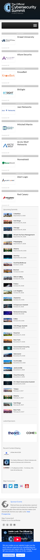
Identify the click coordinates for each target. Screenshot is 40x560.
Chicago (16, 228)
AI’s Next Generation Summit (24, 382)
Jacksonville (17, 368)
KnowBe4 (22, 72)
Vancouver (17, 354)
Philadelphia (17, 242)
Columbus (17, 214)
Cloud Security (18, 375)
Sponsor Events (16, 502)
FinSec (15, 284)
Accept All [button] (20, 555)
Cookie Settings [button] (9, 555)
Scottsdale (17, 361)
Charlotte (17, 298)
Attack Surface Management (24, 235)
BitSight (21, 89)
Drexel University (25, 37)
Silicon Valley (18, 277)
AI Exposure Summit (20, 305)
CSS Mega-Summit (20, 326)
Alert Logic (22, 177)
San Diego (17, 221)
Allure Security (24, 54)
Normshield (23, 159)
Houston (16, 333)
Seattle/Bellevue (19, 263)
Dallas (15, 319)
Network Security (20, 312)
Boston (16, 270)
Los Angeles (18, 291)
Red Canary (22, 194)
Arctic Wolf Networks (23, 143)
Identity (16, 256)
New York (16, 340)
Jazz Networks (24, 107)
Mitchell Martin (25, 124)
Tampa (15, 389)
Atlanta (16, 249)
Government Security (21, 347)
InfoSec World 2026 (15, 452)
